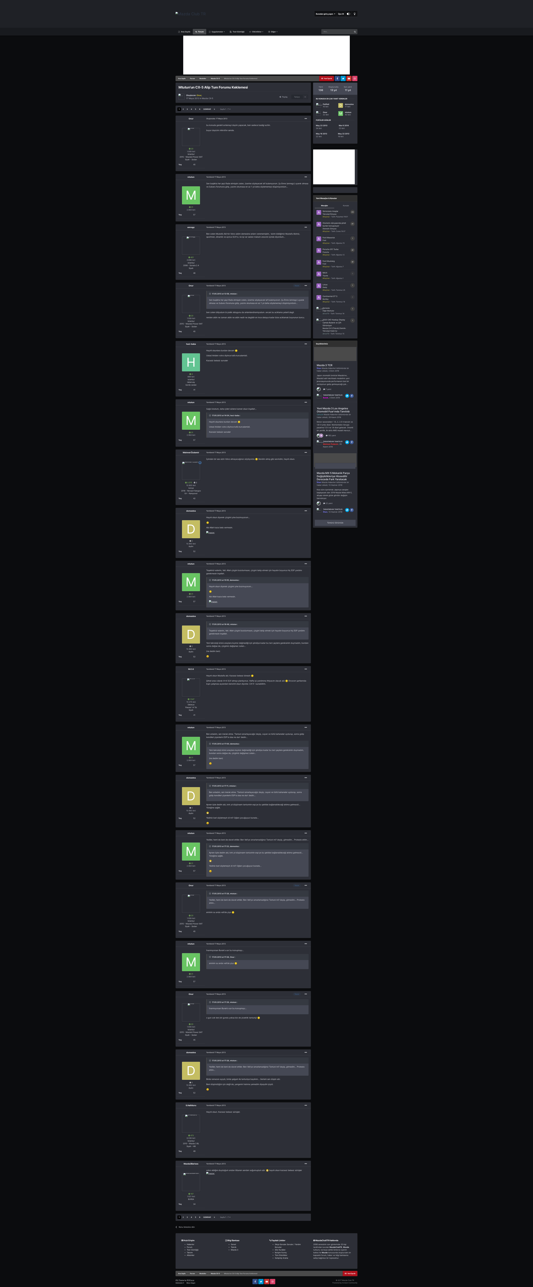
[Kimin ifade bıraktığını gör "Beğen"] (319, 389)
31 (192, 207)
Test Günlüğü (238, 32)
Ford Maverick (329, 237)
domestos (349, 104)
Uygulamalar (217, 32)
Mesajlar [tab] (324, 206)
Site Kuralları (280, 1250)
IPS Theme (180, 1280)
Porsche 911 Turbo (331, 249)
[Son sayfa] (214, 109)
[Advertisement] (266, 55)
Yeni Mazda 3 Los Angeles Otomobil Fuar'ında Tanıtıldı (333, 410)
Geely (325, 287)
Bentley (326, 299)
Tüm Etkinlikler (281, 1255)
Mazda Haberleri (329, 368)
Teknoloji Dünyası (329, 214)
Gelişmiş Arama (281, 1258)
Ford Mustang (329, 261)
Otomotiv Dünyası (329, 229)
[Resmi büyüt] (236, 350)
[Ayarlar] (348, 14)
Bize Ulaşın (191, 1283)
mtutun (348, 112)
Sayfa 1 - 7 (224, 109)
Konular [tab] (346, 206)
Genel (233, 1244)
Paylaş (284, 97)
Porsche (326, 252)
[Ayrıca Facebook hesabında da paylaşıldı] (352, 396)
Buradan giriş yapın (325, 14)
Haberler (190, 1244)
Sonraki (207, 109)
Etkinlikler (257, 32)
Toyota (325, 276)
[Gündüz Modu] (354, 14)
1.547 (191, 699)
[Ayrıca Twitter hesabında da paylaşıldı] (347, 396)
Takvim (190, 1252)
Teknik (233, 1247)
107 (191, 1194)
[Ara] (354, 31)
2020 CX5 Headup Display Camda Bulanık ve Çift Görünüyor (334, 323)
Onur (325, 112)
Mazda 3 (234, 1250)
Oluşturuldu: (216, 119)
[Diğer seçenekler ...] (306, 118)
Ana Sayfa (185, 32)
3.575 (189, 482)
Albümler (190, 1255)
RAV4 (325, 273)
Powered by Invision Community (344, 1283)
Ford (324, 240)
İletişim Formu (281, 1252)
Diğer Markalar (328, 311)
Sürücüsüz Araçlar (330, 211)
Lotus (325, 284)
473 (192, 1135)
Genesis (326, 308)
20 (191, 149)
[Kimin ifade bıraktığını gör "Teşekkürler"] (321, 435)
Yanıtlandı (216, 177)
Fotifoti (326, 104)
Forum (201, 32)
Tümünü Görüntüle (335, 523)
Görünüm (179, 1283)
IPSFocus (190, 1280)
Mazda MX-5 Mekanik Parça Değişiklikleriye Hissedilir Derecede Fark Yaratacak (333, 476)
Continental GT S (330, 296)
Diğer (273, 32)
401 (192, 257)
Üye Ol (341, 14)
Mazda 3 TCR (324, 365)
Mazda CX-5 (207, 98)
